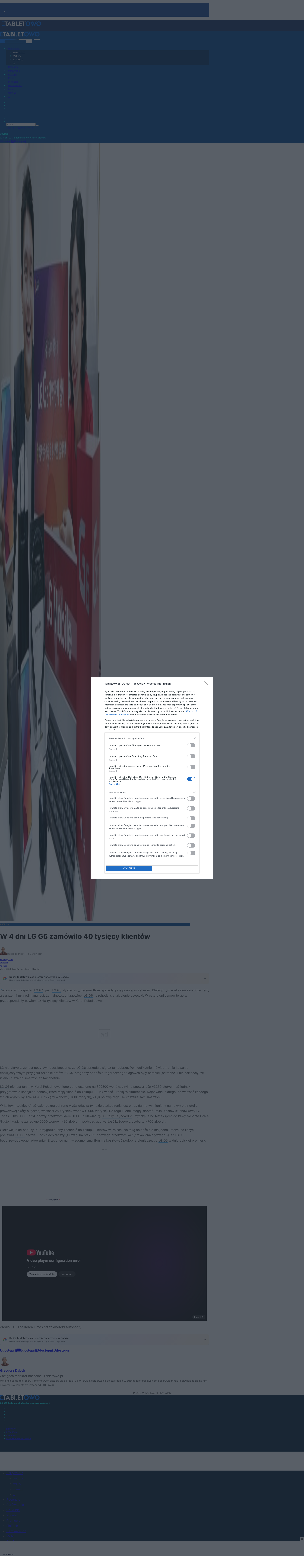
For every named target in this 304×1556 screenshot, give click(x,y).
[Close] (207, 684)
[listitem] (152, 738)
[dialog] (152, 778)
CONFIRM (129, 868)
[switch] (191, 745)
